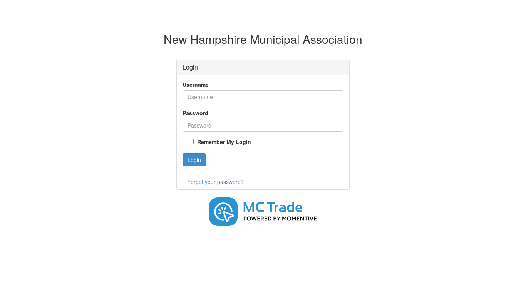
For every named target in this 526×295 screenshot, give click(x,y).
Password (195, 113)
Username (196, 84)
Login (194, 160)
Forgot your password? (215, 182)
